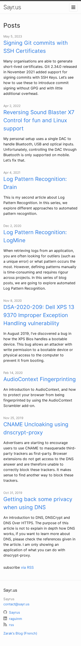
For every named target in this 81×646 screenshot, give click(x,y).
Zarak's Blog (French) (20, 633)
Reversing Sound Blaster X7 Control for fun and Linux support (38, 120)
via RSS (27, 567)
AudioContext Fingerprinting (39, 379)
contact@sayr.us (16, 604)
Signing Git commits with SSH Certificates (35, 47)
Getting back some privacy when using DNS (37, 503)
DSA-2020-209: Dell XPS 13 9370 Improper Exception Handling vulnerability (38, 315)
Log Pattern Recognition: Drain (35, 183)
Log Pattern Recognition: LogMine (35, 236)
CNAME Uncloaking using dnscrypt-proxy (35, 428)
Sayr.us (12, 7)
